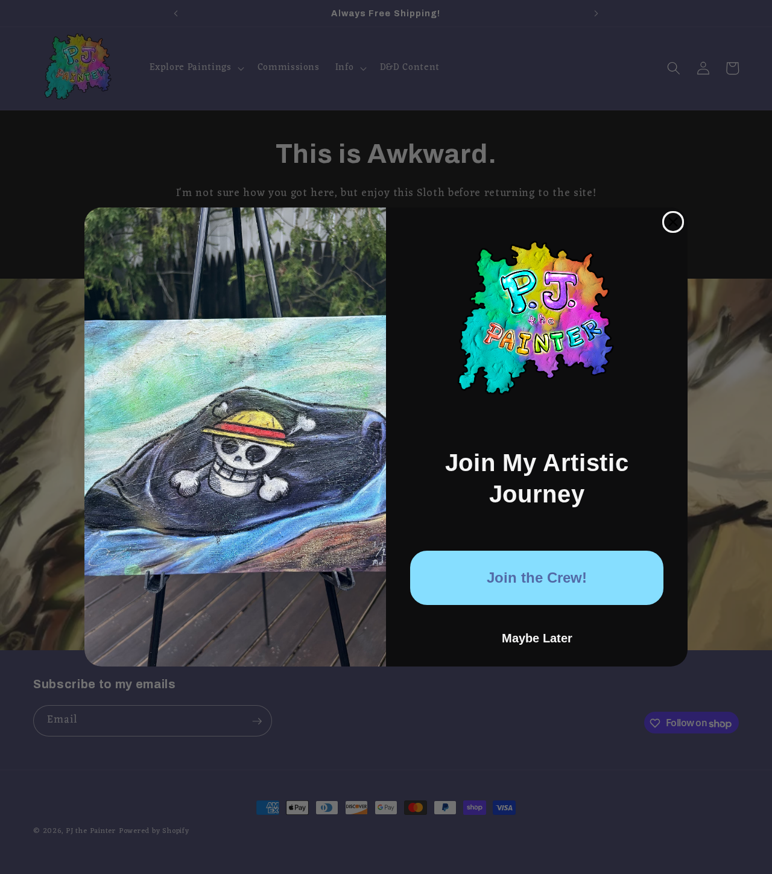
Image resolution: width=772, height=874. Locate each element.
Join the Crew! (537, 577)
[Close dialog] (673, 222)
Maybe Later (537, 638)
